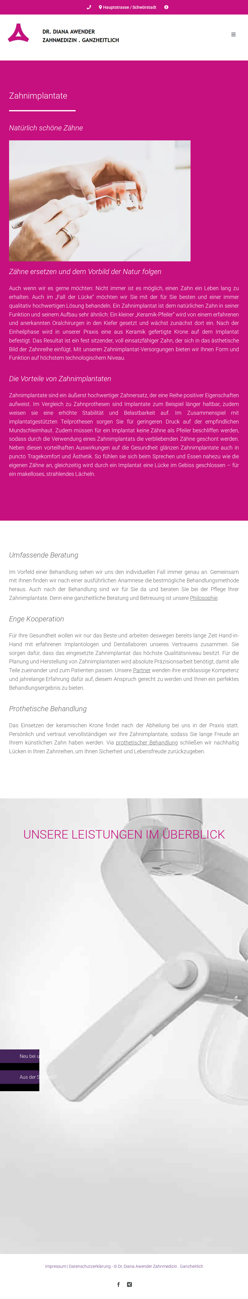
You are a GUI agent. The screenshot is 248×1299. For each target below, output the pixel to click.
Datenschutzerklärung (90, 1266)
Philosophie (203, 598)
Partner (142, 670)
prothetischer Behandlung (147, 742)
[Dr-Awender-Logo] (63, 21)
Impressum (55, 1266)
